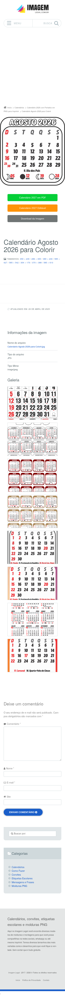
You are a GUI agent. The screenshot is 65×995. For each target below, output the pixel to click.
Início (18, 980)
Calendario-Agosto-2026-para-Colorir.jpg (26, 346)
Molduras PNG (19, 886)
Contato (46, 980)
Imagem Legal (14, 972)
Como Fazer (18, 870)
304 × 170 (25, 262)
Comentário (14, 723)
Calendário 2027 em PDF (32, 197)
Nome (10, 768)
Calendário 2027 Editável (32, 208)
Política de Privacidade (31, 980)
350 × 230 (25, 258)
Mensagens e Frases (23, 882)
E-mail (11, 782)
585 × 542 (14, 262)
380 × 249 (47, 258)
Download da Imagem (32, 218)
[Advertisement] (32, 67)
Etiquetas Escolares (22, 878)
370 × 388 (37, 262)
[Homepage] (32, 9)
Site (9, 796)
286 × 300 (36, 258)
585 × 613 (48, 262)
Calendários (18, 867)
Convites (16, 874)
